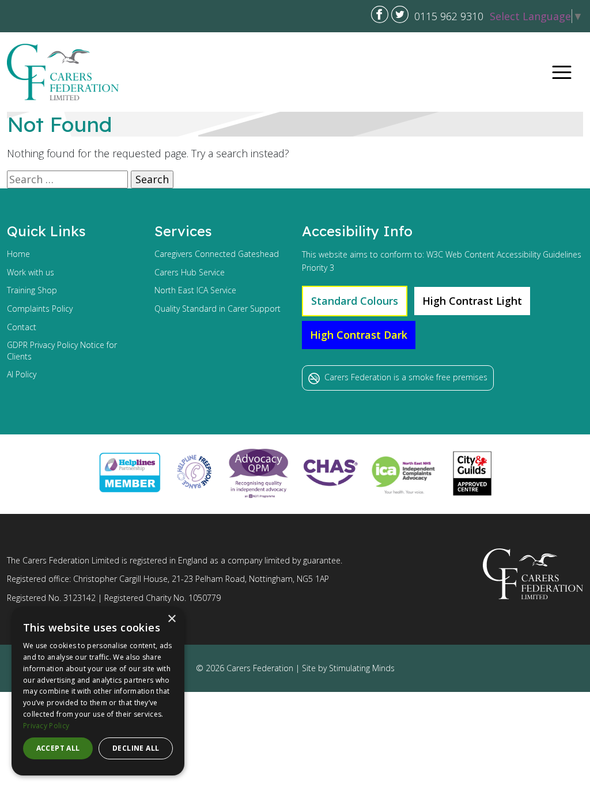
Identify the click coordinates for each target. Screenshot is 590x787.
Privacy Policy (46, 726)
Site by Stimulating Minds (348, 668)
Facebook (379, 14)
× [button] (171, 619)
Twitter (400, 14)
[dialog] (98, 691)
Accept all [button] (58, 748)
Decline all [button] (135, 748)
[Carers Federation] (63, 72)
